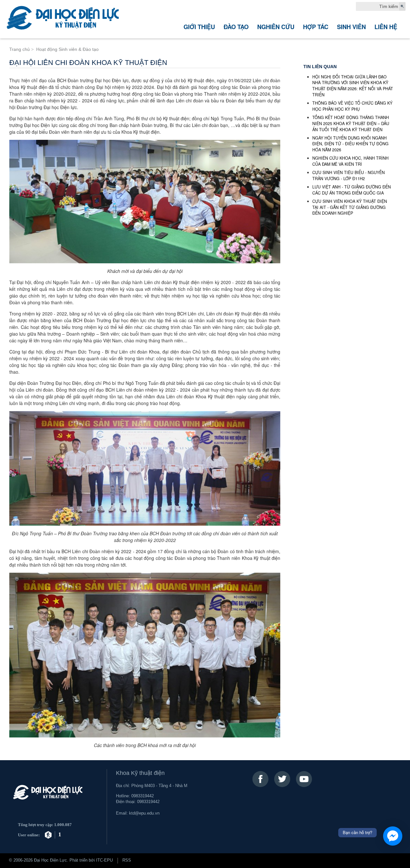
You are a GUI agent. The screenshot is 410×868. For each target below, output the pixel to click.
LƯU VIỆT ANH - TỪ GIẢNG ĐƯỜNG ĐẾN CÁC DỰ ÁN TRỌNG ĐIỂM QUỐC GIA (351, 190)
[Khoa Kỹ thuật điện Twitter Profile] (282, 779)
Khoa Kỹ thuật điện (140, 773)
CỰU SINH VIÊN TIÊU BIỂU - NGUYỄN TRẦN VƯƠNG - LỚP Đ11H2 (348, 175)
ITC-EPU (104, 860)
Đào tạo (236, 26)
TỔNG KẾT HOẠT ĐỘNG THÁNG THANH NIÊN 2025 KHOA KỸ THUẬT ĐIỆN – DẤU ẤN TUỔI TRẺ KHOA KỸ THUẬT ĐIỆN (350, 123)
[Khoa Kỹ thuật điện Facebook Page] (260, 779)
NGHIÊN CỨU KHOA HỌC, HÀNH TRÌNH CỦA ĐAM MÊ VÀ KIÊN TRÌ (350, 161)
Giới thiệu (199, 26)
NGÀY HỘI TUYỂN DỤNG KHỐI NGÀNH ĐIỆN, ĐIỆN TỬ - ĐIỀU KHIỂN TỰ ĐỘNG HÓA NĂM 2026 (350, 144)
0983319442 (142, 796)
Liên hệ (385, 26)
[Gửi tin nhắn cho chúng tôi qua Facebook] (392, 836)
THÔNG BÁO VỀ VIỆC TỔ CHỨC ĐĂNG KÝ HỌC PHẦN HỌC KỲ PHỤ (352, 106)
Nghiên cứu (275, 26)
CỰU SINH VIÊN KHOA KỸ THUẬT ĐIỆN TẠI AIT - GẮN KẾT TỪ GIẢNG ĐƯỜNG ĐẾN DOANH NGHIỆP (349, 207)
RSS (126, 860)
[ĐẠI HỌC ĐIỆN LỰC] (64, 19)
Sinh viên (351, 26)
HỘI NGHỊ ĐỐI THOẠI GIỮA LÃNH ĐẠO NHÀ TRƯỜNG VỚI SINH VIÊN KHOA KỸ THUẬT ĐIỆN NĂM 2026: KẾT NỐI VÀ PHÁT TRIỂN (352, 86)
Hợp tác (315, 26)
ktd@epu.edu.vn (144, 813)
